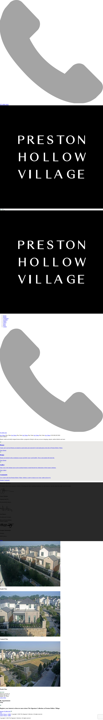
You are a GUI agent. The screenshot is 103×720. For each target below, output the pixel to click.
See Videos (2, 435)
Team (4, 324)
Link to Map (3, 697)
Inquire (1, 711)
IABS (9, 714)
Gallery (5, 322)
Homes (4, 315)
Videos (4, 321)
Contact (5, 326)
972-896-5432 (7, 711)
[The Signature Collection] (51, 208)
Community (6, 318)
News (4, 325)
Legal (1, 714)
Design (4, 317)
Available (5, 320)
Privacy (5, 714)
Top (1, 712)
